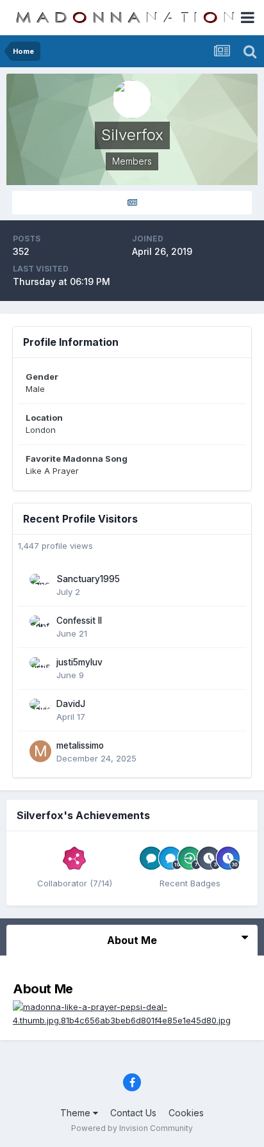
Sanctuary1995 (88, 579)
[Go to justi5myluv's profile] (40, 668)
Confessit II (79, 620)
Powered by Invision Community (132, 1128)
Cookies (186, 1112)
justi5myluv (79, 662)
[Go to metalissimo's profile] (40, 751)
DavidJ (70, 704)
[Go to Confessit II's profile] (40, 626)
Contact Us (133, 1112)
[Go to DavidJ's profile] (40, 709)
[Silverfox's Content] (132, 202)
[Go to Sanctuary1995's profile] (40, 585)
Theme (76, 1112)
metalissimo (80, 745)
